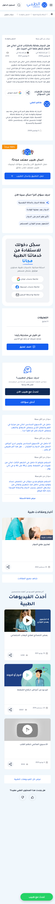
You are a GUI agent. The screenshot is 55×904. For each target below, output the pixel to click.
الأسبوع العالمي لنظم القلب (34, 744)
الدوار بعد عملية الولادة (38, 209)
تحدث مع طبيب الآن (27, 391)
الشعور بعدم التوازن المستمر (34, 223)
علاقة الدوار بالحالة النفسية (31, 202)
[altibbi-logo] (37, 5)
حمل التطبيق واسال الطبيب (30, 176)
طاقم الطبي (36, 102)
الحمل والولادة (24, 14)
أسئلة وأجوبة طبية (39, 14)
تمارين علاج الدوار (41, 544)
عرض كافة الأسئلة (28, 498)
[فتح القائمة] (50, 5)
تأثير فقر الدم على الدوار (38, 216)
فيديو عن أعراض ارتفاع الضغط (32, 689)
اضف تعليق (25, 346)
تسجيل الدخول (8, 5)
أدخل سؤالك (27, 402)
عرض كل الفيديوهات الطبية (27, 779)
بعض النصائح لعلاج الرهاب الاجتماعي (29, 635)
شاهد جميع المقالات (28, 578)
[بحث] (19, 5)
